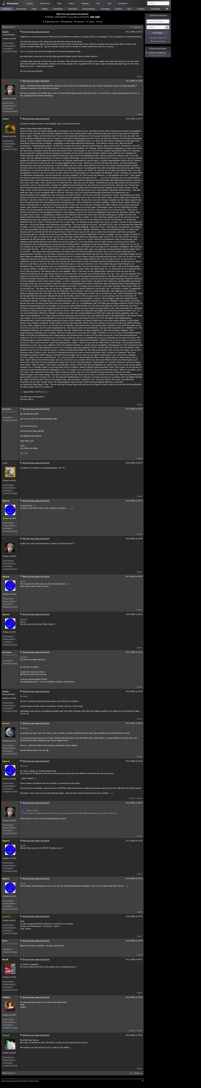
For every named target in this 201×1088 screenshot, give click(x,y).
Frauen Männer (73, 17)
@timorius (24, 766)
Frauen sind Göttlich (155, 54)
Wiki (109, 4)
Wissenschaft (21, 9)
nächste (137, 27)
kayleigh (5, 1035)
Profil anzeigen (8, 43)
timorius (5, 723)
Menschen (7, 9)
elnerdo (5, 32)
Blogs (59, 4)
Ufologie (118, 9)
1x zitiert (132, 1031)
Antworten (80, 22)
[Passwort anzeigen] (167, 28)
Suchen (91, 22)
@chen (23, 581)
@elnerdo (24, 453)
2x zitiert (132, 798)
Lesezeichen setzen (10, 51)
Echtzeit (30, 4)
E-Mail (97, 17)
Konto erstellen (159, 41)
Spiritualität (72, 9)
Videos (71, 4)
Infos (100, 22)
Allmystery (12, 3)
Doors (4, 941)
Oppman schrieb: (32, 810)
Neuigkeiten (122, 4)
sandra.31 (6, 917)
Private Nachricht (9, 46)
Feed (92, 17)
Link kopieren (8, 48)
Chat (98, 4)
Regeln (24, 1081)
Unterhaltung (155, 9)
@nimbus (24, 619)
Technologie (105, 9)
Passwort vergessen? (158, 38)
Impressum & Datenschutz (11, 1081)
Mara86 (5, 960)
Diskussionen (45, 4)
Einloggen (159, 33)
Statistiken (85, 4)
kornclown (6, 409)
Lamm (5, 463)
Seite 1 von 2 (7, 27)
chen (4, 81)
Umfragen (141, 9)
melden (139, 76)
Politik (34, 9)
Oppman (6, 501)
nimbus (5, 119)
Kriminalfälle (58, 9)
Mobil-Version (34, 1081)
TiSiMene (6, 997)
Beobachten (67, 22)
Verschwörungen (88, 9)
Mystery (45, 9)
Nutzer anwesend (158, 16)
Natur (129, 9)
